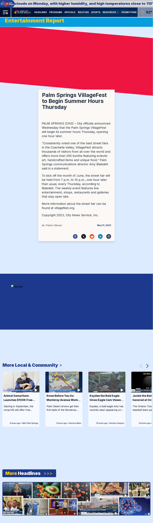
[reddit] (92, 236)
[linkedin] (100, 236)
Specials (69, 12)
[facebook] (75, 236)
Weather (83, 12)
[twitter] (83, 236)
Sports (95, 12)
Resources (109, 12)
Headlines (40, 12)
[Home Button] (23, 12)
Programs (55, 12)
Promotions (129, 12)
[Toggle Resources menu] (118, 12)
